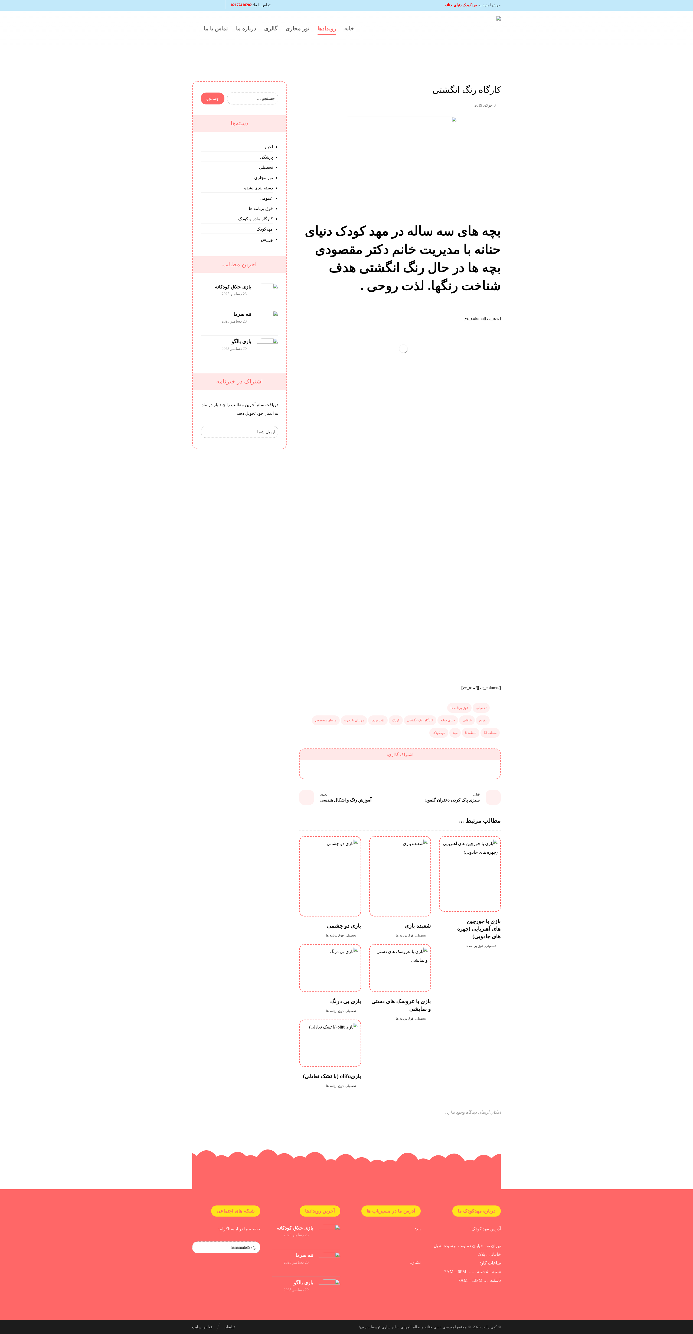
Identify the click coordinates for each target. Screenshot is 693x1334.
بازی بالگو (241, 341)
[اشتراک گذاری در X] (455, 769)
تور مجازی (263, 177)
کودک (396, 720)
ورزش (267, 239)
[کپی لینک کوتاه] (316, 769)
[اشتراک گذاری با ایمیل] (344, 769)
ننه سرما (242, 314)
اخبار (268, 146)
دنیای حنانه (448, 720)
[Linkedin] (206, 5)
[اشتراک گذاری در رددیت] (400, 769)
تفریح (482, 720)
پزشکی (266, 157)
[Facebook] (215, 5)
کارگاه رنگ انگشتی (420, 720)
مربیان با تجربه (354, 720)
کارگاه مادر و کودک (255, 218)
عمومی (266, 198)
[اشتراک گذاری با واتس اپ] (372, 769)
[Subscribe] (208, 432)
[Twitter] (197, 5)
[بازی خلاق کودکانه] (267, 294)
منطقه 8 (470, 733)
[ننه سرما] (267, 322)
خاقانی (467, 720)
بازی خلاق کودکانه (233, 287)
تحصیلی (481, 708)
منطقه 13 (490, 733)
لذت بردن (377, 720)
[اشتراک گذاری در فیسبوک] (483, 769)
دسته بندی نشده (258, 188)
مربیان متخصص (325, 720)
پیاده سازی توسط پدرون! (378, 1327)
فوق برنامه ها (459, 708)
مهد (455, 733)
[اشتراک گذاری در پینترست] (427, 769)
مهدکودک (439, 733)
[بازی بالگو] (267, 349)
